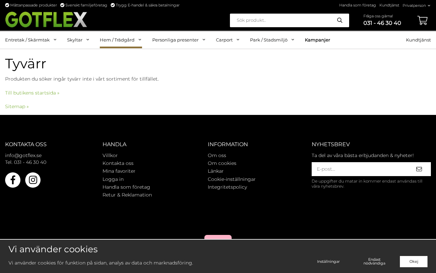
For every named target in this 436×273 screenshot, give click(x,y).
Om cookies (222, 163)
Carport (224, 39)
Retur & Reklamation (127, 195)
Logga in (113, 179)
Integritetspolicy (227, 187)
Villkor (110, 155)
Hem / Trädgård (117, 39)
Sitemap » (17, 106)
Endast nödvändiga (374, 261)
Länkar (216, 171)
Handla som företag (357, 5)
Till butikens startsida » (32, 93)
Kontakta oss (118, 163)
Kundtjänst (389, 5)
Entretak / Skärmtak (27, 39)
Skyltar (74, 39)
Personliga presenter (175, 39)
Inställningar (328, 261)
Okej (413, 261)
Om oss (217, 155)
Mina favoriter (119, 171)
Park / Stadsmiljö (268, 39)
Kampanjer (317, 39)
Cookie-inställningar (232, 179)
